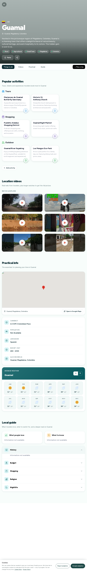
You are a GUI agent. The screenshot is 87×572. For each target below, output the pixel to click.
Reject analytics (63, 566)
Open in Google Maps (73, 311)
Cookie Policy (18, 569)
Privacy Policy (27, 569)
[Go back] (4, 4)
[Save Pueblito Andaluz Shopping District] (25, 136)
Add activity (10, 168)
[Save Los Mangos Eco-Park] (55, 160)
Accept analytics (77, 566)
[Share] (17, 57)
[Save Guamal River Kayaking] (25, 160)
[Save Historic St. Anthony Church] (55, 110)
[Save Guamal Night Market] (55, 136)
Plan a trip (79, 67)
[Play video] (22, 203)
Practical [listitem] (32, 67)
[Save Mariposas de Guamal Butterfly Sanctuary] (25, 110)
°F (80, 373)
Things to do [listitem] (8, 67)
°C (75, 373)
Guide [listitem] (43, 67)
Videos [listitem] (20, 67)
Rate (9, 58)
